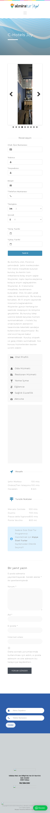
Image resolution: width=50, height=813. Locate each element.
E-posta (13, 626)
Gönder (10, 725)
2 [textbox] (16, 209)
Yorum (12, 586)
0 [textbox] (15, 220)
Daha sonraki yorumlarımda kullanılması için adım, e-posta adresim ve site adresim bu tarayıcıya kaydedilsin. (24, 657)
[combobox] (28, 208)
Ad (10, 614)
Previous (12, 94)
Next (38, 94)
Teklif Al (25, 253)
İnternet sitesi (15, 637)
